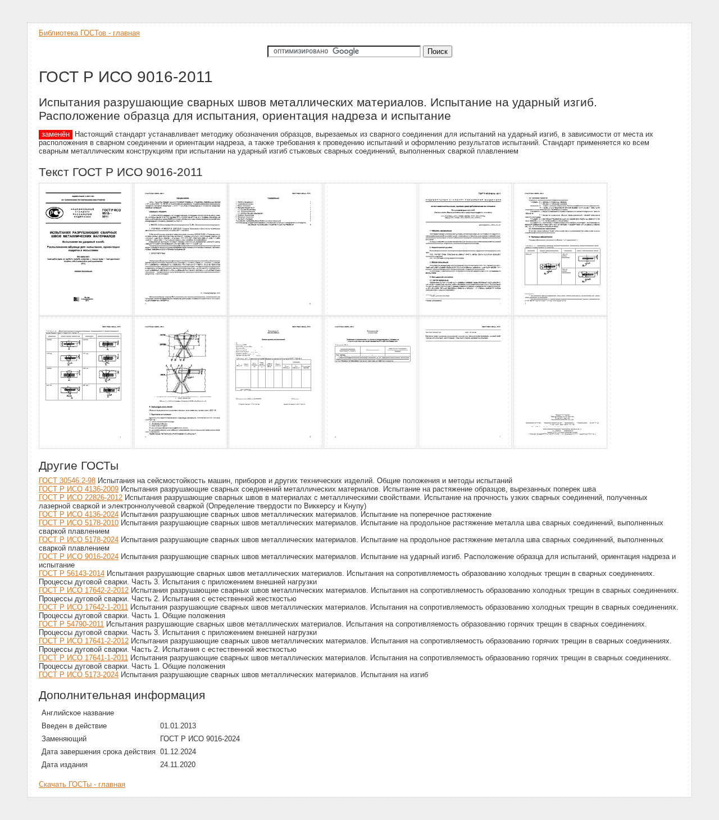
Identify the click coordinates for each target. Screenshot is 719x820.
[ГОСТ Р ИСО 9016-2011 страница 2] (181, 313)
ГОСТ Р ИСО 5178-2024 (79, 539)
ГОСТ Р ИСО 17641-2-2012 (84, 641)
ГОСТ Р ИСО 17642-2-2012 (84, 590)
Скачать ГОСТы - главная (82, 784)
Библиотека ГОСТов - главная (89, 33)
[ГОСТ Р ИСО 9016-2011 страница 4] (371, 313)
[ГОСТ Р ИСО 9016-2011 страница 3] (276, 313)
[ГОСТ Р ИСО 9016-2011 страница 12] (560, 447)
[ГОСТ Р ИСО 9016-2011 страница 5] (465, 313)
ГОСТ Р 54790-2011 (71, 624)
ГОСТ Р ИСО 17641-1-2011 (83, 658)
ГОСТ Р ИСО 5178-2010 (79, 523)
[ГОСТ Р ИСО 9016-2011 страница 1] (86, 313)
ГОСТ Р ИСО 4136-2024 (79, 514)
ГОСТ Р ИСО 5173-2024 (79, 674)
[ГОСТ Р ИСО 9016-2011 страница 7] (86, 447)
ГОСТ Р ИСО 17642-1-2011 (83, 607)
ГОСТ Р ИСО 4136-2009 (79, 489)
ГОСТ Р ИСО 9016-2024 (79, 556)
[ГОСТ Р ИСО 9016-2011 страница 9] (276, 447)
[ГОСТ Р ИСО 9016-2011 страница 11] (465, 447)
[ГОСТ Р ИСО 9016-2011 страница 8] (181, 447)
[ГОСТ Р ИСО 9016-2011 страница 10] (371, 447)
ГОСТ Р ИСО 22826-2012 (80, 497)
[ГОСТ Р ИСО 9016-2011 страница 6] (560, 313)
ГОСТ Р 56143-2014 (71, 573)
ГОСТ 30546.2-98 (67, 480)
